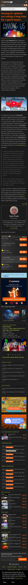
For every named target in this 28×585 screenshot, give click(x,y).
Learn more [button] (19, 578)
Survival (19, 328)
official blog (21, 145)
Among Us (22, 194)
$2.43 (23, 239)
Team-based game (14, 330)
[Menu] (26, 2)
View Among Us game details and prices (13, 357)
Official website (6, 326)
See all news (14, 228)
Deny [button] (4, 582)
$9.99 (23, 259)
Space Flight (5, 330)
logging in (6, 276)
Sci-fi (23, 328)
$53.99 (22, 266)
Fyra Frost (3, 38)
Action (10, 328)
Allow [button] (13, 582)
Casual (15, 328)
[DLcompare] (14, 564)
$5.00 (23, 252)
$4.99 (23, 245)
